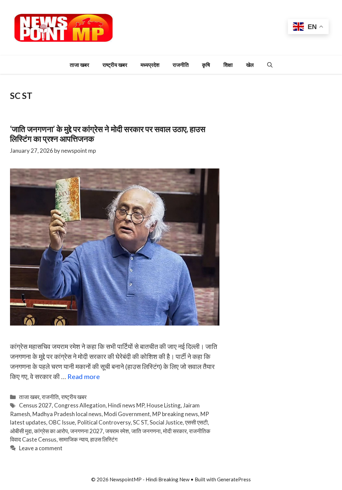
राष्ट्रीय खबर (115, 65)
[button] (270, 64)
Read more (83, 376)
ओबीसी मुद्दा (21, 431)
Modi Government (127, 413)
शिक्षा (228, 65)
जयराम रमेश (117, 431)
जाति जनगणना (146, 431)
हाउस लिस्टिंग (104, 439)
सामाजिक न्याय (73, 439)
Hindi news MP (126, 405)
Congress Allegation (80, 405)
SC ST (140, 422)
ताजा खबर (79, 65)
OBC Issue (61, 422)
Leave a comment (40, 448)
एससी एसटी (196, 422)
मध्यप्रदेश (150, 65)
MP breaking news (175, 413)
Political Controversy (104, 422)
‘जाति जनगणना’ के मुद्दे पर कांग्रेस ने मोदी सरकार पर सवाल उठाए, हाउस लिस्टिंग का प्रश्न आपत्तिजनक (107, 133)
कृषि (206, 65)
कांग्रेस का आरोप (51, 431)
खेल (250, 65)
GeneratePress (234, 479)
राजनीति (181, 65)
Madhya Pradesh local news (67, 413)
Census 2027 (35, 405)
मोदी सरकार (175, 431)
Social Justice (166, 422)
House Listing (164, 405)
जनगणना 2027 (86, 431)
